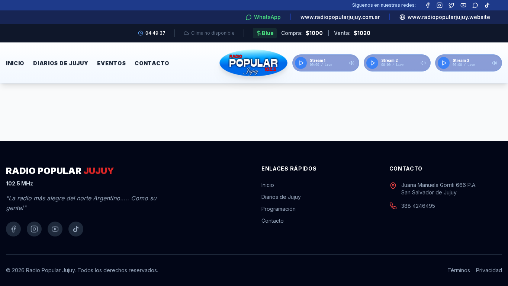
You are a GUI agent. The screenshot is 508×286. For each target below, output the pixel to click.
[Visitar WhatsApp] (475, 5)
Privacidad (489, 270)
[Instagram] (34, 229)
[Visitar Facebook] (428, 5)
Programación (278, 209)
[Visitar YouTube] (463, 5)
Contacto (152, 63)
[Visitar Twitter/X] (451, 5)
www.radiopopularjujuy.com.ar (340, 17)
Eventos (111, 63)
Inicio (15, 63)
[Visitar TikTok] (487, 5)
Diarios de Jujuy (60, 63)
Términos (458, 270)
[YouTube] (55, 229)
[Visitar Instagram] (440, 5)
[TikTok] (75, 229)
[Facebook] (13, 229)
